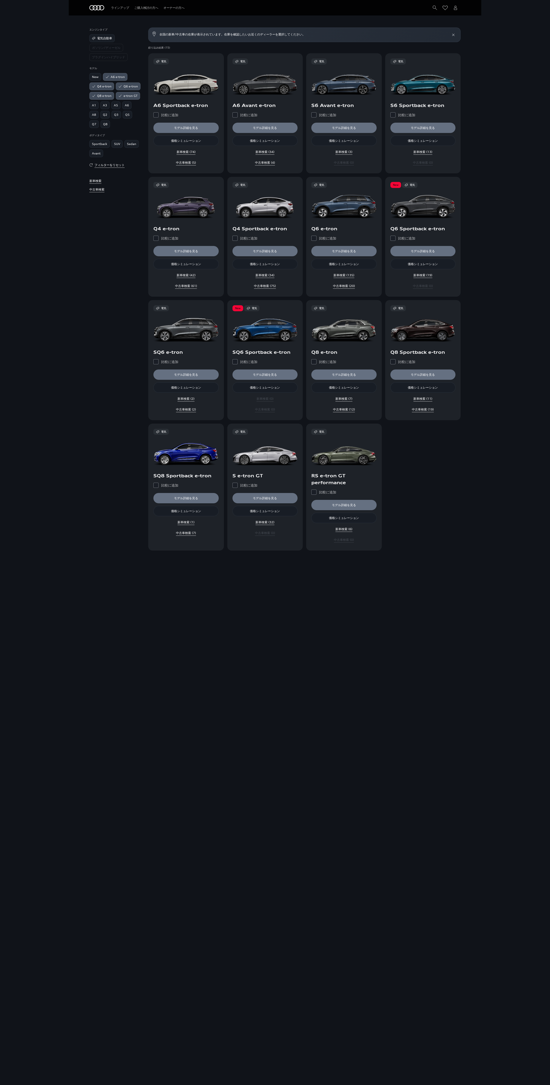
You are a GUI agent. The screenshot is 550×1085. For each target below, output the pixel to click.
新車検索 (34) (264, 152)
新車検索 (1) (185, 522)
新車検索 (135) (343, 275)
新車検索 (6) (343, 529)
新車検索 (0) (265, 398)
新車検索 (95, 181)
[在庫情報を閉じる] (453, 35)
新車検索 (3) (343, 152)
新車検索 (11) (422, 398)
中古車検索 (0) (344, 162)
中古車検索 (96, 189)
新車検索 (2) (185, 398)
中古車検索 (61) (186, 286)
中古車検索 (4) (265, 162)
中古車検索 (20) (344, 286)
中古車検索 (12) (344, 409)
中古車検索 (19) (423, 409)
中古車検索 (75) (265, 286)
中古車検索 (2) (186, 409)
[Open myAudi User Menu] (455, 8)
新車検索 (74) (186, 152)
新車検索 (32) (264, 522)
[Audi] (96, 7)
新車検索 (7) (343, 398)
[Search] (435, 8)
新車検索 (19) (422, 275)
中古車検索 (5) (186, 162)
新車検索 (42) (186, 275)
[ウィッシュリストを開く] (445, 8)
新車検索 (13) (422, 152)
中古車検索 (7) (186, 533)
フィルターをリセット (110, 165)
